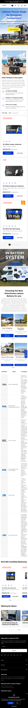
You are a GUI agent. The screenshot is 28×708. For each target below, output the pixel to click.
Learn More (20, 153)
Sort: (10, 113)
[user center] (15, 5)
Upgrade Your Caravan (14, 23)
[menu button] (25, 5)
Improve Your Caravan (21, 364)
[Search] (21, 5)
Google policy (18, 700)
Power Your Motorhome (7, 335)
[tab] (11, 43)
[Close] (26, 693)
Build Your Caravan (7, 364)
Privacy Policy (12, 700)
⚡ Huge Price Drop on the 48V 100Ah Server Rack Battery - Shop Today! (14, 2)
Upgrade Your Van (21, 336)
